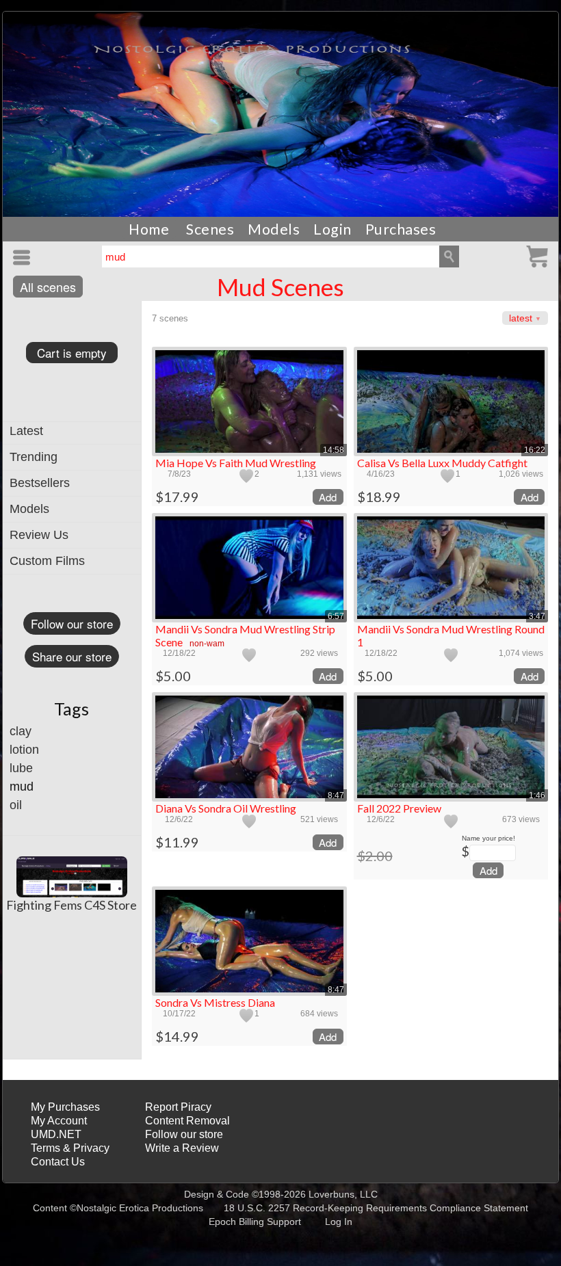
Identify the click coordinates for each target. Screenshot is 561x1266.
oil (16, 805)
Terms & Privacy (70, 1148)
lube (21, 768)
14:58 (333, 450)
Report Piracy (178, 1107)
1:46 (537, 795)
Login (332, 229)
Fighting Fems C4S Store (71, 904)
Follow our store (72, 623)
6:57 (336, 616)
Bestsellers (40, 483)
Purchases (400, 229)
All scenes (48, 286)
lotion (24, 749)
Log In (338, 1221)
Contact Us (58, 1162)
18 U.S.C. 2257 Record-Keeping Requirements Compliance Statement (376, 1207)
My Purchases (65, 1107)
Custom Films (47, 561)
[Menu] (24, 257)
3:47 (537, 616)
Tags (71, 708)
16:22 (534, 450)
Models (274, 229)
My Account (59, 1120)
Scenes (210, 229)
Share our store (72, 656)
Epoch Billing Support (255, 1221)
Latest (26, 431)
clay (20, 731)
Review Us (39, 535)
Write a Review (182, 1148)
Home (149, 229)
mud (22, 786)
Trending (33, 457)
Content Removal (187, 1120)
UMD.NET (56, 1134)
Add (328, 497)
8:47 (336, 795)
